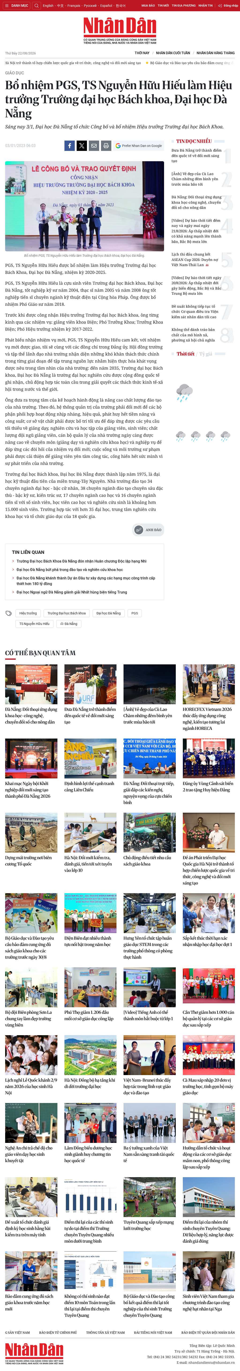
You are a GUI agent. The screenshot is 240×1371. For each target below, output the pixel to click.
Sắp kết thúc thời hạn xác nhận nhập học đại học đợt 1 (207, 941)
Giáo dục (14, 73)
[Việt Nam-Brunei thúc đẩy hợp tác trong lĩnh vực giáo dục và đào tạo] (150, 1055)
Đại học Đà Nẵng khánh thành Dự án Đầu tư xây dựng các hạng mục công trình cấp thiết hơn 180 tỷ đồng (86, 581)
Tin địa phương (184, 5)
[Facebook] (69, 146)
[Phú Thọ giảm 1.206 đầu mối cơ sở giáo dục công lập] (90, 987)
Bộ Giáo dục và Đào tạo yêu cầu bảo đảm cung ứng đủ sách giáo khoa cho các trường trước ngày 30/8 (29, 947)
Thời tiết (186, 354)
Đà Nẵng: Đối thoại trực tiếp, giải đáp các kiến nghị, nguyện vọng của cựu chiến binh (149, 793)
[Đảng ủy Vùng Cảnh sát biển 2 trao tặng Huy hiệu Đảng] (209, 758)
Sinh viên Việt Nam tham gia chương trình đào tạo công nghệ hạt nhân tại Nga (208, 1303)
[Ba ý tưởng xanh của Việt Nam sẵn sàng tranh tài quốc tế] (150, 1123)
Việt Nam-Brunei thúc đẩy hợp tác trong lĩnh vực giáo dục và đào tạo (147, 1086)
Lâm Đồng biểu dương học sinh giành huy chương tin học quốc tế (88, 1154)
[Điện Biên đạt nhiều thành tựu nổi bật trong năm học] (90, 913)
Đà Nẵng (70, 624)
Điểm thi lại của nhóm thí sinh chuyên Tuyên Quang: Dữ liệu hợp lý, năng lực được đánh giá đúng (208, 1231)
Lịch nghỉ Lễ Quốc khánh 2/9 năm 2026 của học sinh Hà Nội (31, 1086)
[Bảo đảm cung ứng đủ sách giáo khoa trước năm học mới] (31, 1271)
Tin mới (163, 5)
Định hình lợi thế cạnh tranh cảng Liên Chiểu (89, 787)
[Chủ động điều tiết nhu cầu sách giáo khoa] (150, 833)
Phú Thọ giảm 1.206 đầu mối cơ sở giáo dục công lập (88, 1015)
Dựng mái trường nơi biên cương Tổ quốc (28, 861)
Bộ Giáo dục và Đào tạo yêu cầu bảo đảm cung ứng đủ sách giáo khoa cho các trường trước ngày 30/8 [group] (89, 63)
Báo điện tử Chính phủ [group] (58, 1332)
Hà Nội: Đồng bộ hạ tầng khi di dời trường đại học (89, 1083)
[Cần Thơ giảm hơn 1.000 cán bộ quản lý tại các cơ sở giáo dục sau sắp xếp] (209, 987)
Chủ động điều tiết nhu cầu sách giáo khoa (147, 861)
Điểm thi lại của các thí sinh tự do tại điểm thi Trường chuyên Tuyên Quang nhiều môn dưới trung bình (89, 1231)
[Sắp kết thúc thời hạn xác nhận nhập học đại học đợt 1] (209, 913)
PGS (134, 613)
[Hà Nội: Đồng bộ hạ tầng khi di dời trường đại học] (90, 1055)
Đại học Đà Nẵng (109, 613)
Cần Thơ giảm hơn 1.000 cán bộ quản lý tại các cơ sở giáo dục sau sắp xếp (208, 1019)
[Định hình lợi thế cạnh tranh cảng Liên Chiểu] (90, 758)
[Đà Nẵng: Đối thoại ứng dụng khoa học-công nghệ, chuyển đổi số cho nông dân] (31, 684)
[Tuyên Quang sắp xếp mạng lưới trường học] (150, 1197)
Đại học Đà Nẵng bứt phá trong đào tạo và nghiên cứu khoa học (70, 569)
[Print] (106, 146)
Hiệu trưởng (28, 613)
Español (106, 6)
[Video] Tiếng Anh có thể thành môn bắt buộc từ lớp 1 (148, 1015)
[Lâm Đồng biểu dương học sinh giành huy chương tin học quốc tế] (90, 1123)
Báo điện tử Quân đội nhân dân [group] (208, 1332)
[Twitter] (82, 146)
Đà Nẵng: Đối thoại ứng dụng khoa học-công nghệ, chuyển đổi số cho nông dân (196, 202)
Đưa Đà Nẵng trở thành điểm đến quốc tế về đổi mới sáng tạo (196, 155)
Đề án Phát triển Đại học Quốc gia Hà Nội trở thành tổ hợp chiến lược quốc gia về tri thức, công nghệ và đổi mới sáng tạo (209, 870)
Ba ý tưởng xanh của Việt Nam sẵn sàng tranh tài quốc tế (149, 1154)
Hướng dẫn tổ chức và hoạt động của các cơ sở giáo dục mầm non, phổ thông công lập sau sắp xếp (207, 1157)
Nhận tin (206, 5)
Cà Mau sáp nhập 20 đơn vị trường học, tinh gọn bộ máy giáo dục (208, 1086)
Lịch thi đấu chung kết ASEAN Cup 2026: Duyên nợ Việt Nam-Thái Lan (195, 259)
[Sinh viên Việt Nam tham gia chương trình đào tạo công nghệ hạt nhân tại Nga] (209, 1271)
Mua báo (148, 5)
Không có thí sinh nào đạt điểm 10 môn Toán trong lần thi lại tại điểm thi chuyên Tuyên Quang (89, 1306)
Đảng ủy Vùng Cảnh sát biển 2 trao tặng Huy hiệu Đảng (208, 787)
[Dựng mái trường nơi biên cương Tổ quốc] (31, 833)
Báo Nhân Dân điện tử (120, 31)
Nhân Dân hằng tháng (216, 53)
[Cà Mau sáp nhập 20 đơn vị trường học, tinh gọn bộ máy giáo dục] (209, 1055)
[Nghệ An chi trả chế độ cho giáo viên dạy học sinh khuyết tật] (31, 1123)
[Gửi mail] (94, 146)
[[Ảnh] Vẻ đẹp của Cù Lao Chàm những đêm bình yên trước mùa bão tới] (150, 684)
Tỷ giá (205, 354)
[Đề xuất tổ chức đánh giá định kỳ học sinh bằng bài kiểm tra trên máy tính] (31, 1197)
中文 (60, 6)
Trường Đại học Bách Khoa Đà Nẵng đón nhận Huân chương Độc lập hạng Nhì (81, 561)
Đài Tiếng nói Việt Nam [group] (153, 1332)
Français (74, 6)
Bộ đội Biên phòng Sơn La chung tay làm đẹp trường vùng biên (28, 1019)
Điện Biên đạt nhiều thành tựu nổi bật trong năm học (87, 941)
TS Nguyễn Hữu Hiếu (34, 624)
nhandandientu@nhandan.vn (211, 1362)
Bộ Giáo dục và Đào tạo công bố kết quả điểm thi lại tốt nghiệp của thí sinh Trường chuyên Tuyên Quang (149, 1306)
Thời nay (142, 53)
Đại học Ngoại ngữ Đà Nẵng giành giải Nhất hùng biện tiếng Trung (72, 592)
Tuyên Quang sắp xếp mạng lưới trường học (149, 1225)
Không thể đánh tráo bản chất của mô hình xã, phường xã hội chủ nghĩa (193, 334)
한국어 (121, 6)
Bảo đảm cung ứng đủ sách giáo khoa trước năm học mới (29, 1303)
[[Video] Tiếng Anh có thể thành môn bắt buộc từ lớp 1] (150, 987)
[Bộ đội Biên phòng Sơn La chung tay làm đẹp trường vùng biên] (31, 987)
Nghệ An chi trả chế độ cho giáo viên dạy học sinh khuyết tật (28, 1154)
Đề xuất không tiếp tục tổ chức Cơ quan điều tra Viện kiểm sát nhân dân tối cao (195, 311)
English (48, 6)
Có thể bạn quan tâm (40, 653)
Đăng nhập (231, 5)
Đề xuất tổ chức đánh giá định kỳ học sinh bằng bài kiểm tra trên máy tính (27, 1228)
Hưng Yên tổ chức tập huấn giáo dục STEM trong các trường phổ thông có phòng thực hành (148, 947)
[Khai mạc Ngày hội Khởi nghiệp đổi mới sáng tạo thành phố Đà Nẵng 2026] (31, 758)
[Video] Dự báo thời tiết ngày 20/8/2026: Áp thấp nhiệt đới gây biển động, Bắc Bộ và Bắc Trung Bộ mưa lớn (196, 285)
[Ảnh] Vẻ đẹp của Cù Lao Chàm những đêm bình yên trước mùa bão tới (195, 179)
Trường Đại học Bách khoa (67, 613)
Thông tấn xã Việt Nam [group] (105, 1332)
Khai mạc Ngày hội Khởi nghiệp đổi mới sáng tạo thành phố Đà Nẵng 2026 (27, 790)
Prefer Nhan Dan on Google (142, 146)
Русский (90, 6)
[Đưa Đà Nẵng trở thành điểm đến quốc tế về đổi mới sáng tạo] (90, 684)
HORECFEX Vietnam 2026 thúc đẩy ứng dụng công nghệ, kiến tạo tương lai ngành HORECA (207, 719)
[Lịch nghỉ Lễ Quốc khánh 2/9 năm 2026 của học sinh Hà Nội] (31, 1055)
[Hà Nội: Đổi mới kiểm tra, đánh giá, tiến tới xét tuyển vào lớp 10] (90, 833)
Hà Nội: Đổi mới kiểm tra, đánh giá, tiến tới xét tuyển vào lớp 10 (88, 864)
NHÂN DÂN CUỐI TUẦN (173, 53)
